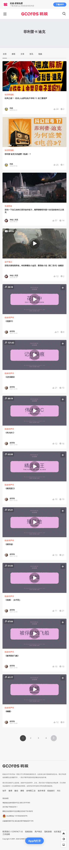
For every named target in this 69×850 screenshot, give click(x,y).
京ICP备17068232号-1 (10, 807)
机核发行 (51, 790)
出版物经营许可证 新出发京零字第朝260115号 (18, 821)
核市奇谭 (41, 790)
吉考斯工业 (31, 790)
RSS (58, 790)
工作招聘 (6, 834)
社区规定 (57, 831)
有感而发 (8, 206)
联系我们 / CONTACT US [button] (13, 831)
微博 (10, 790)
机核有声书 (9, 317)
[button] (34, 299)
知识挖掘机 (9, 94)
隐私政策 (48, 831)
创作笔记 (8, 262)
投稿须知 (28, 831)
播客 (22, 790)
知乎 (4, 790)
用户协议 (38, 831)
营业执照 (6, 798)
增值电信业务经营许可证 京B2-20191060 (16, 803)
